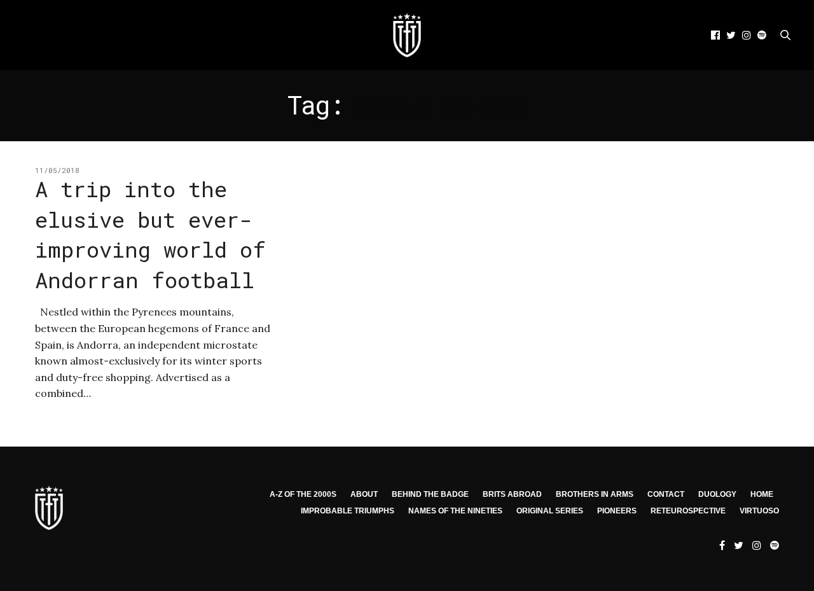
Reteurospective (688, 510)
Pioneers (617, 510)
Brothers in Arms (594, 494)
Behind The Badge (430, 494)
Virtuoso (759, 510)
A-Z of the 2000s (303, 494)
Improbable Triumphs (347, 510)
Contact (665, 494)
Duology (717, 494)
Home (761, 494)
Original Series (549, 510)
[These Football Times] (407, 35)
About (364, 494)
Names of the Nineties (455, 510)
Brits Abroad (512, 494)
